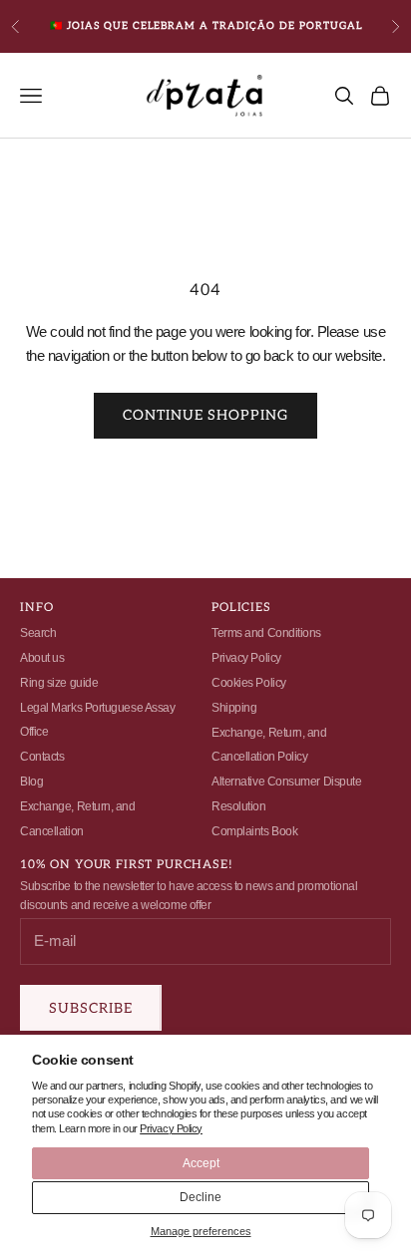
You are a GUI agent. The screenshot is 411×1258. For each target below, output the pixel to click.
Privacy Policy (171, 1128)
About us (42, 658)
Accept (201, 1163)
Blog (31, 781)
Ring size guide (59, 683)
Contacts (42, 757)
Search (38, 633)
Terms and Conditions (266, 633)
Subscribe (91, 1008)
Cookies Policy (248, 683)
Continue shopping (206, 415)
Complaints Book (254, 831)
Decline (200, 1197)
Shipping (233, 708)
